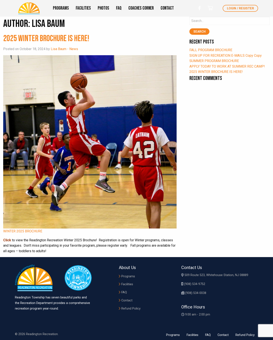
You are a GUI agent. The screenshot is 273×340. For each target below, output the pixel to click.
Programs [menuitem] (61, 8)
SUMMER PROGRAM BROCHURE (214, 61)
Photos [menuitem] (103, 8)
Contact (126, 300)
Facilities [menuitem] (83, 8)
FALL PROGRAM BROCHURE (210, 50)
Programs (128, 276)
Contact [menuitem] (167, 8)
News (73, 49)
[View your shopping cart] (210, 8)
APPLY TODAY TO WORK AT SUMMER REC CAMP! (227, 66)
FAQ (124, 292)
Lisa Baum (58, 49)
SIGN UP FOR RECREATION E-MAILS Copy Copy (225, 56)
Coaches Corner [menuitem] (141, 8)
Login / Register (240, 8)
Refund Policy (131, 308)
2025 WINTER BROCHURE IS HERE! (46, 38)
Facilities (127, 284)
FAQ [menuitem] (119, 8)
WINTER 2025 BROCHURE (22, 231)
